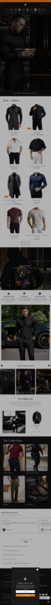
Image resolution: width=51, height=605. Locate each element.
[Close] (37, 569)
